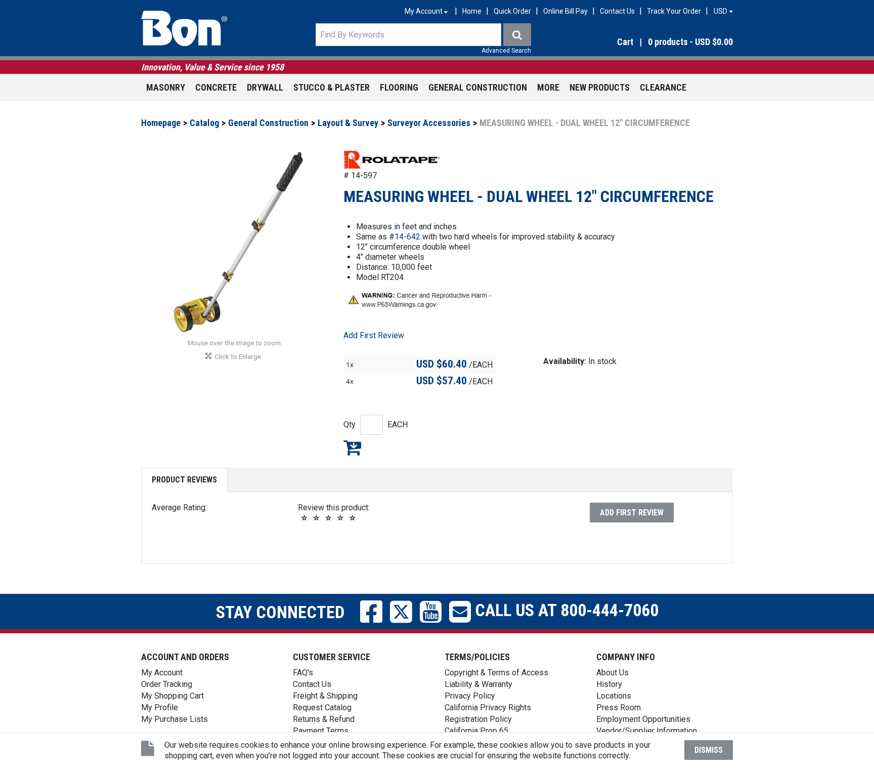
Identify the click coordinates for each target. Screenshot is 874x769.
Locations (613, 696)
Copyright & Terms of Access (496, 672)
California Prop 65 (476, 731)
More (548, 87)
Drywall (265, 87)
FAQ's (303, 672)
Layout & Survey (348, 122)
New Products (600, 87)
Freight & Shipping (325, 696)
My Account (162, 672)
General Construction (477, 87)
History (609, 684)
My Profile (159, 707)
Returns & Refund (324, 719)
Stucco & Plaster (331, 87)
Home (472, 11)
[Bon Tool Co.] (184, 28)
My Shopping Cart (172, 696)
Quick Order (512, 11)
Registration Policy (478, 719)
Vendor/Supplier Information (646, 731)
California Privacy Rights (488, 707)
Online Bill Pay (565, 11)
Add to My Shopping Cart (352, 447)
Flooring (399, 87)
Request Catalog (322, 707)
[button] (644, 42)
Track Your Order (674, 11)
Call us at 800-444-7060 (565, 610)
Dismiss (708, 750)
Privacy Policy (470, 696)
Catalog (204, 122)
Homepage (161, 122)
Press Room (618, 707)
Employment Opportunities (643, 719)
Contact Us (617, 11)
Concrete (216, 87)
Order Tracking (166, 684)
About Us (612, 672)
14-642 (407, 236)
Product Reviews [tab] (184, 479)
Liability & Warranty (478, 684)
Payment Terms (320, 731)
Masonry (165, 87)
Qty (349, 424)
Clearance (663, 87)
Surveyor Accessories (428, 122)
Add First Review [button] (373, 335)
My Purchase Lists (174, 719)
